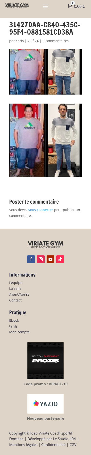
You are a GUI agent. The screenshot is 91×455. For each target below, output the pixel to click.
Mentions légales (23, 444)
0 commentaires (55, 41)
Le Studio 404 (64, 438)
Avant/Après (19, 294)
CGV (72, 444)
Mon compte (19, 332)
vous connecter (40, 209)
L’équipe (15, 282)
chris (20, 41)
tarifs (13, 326)
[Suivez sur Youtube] (50, 259)
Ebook (14, 320)
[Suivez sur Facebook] (31, 259)
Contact (15, 300)
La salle (15, 288)
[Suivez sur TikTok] (60, 259)
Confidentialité (53, 444)
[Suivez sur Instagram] (41, 259)
